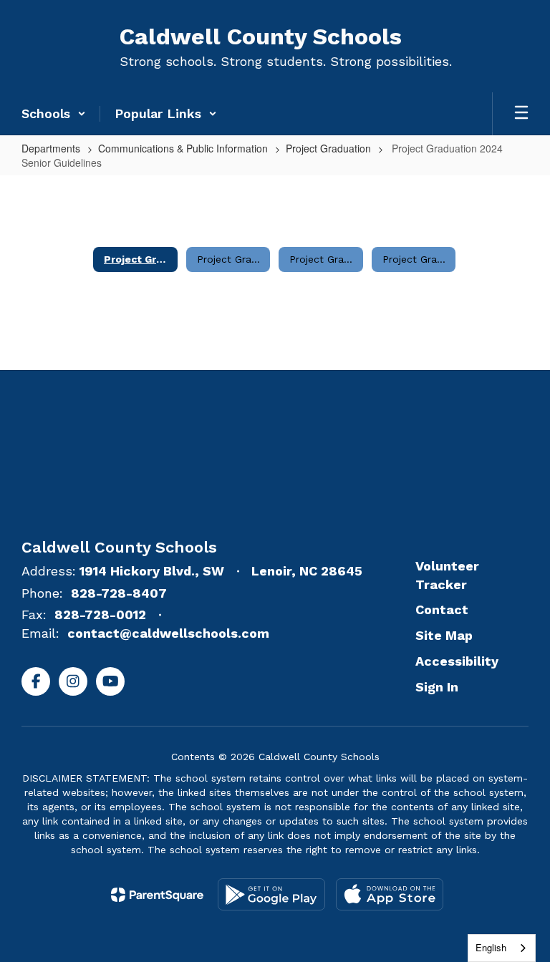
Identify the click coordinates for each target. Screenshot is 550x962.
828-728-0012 (100, 614)
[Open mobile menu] (521, 113)
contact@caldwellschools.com (168, 633)
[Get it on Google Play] (271, 894)
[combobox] (502, 948)
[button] (53, 113)
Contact (441, 609)
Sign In (436, 686)
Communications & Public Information (183, 148)
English (491, 947)
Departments (50, 148)
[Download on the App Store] (389, 894)
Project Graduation (328, 148)
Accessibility (456, 661)
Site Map (444, 635)
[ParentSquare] (157, 894)
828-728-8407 (119, 593)
